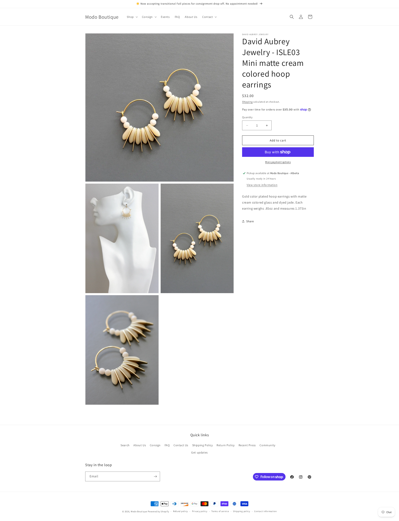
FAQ (167, 445)
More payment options (278, 161)
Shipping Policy (202, 445)
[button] (131, 16)
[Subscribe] (155, 476)
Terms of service (220, 511)
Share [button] (250, 221)
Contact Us (181, 445)
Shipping (247, 101)
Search (125, 445)
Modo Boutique (139, 511)
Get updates (199, 452)
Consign (155, 445)
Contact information (265, 511)
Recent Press (247, 445)
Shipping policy (241, 511)
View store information (262, 185)
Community (267, 445)
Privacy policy (199, 511)
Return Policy (226, 445)
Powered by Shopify (158, 511)
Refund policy (180, 511)
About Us (139, 445)
